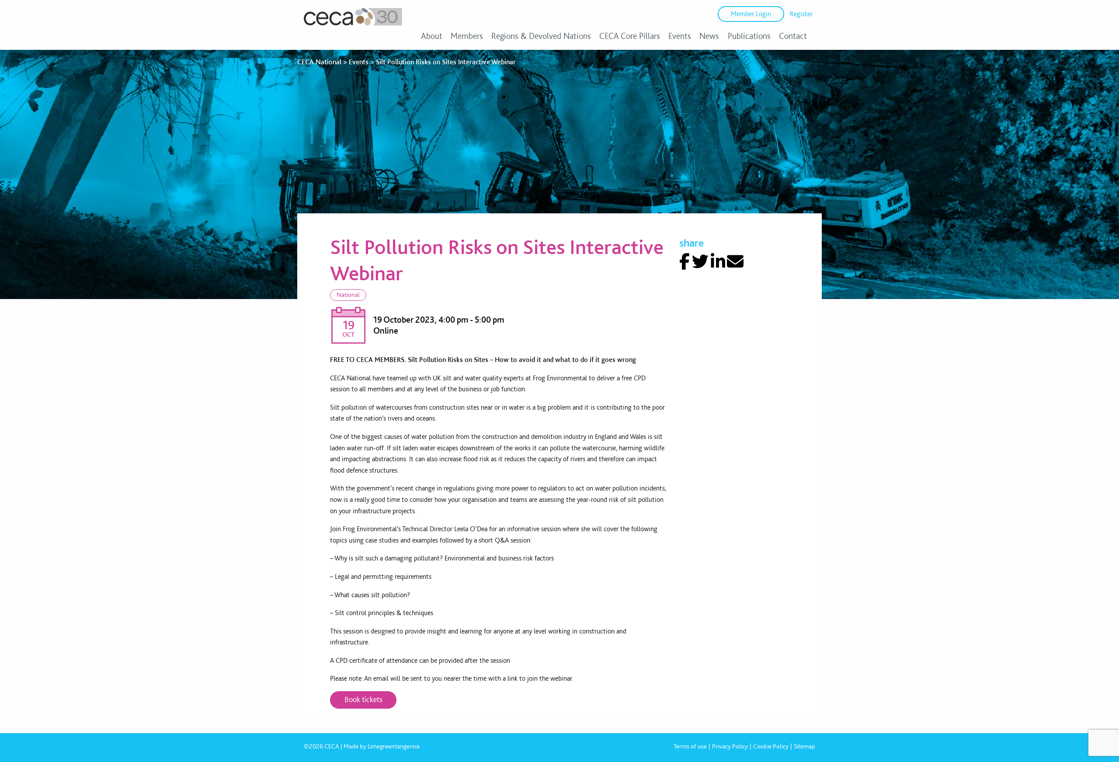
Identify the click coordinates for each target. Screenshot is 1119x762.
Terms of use (690, 746)
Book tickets (363, 699)
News (709, 36)
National (348, 295)
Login (751, 14)
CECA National (319, 62)
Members (467, 36)
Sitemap (804, 746)
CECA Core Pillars (629, 36)
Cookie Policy (771, 746)
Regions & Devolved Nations (541, 36)
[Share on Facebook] (684, 261)
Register (801, 14)
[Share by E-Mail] (735, 261)
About (431, 36)
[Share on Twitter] (700, 261)
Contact (793, 36)
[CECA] (353, 25)
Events (679, 36)
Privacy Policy (730, 746)
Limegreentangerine (394, 746)
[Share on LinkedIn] (718, 261)
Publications (749, 36)
